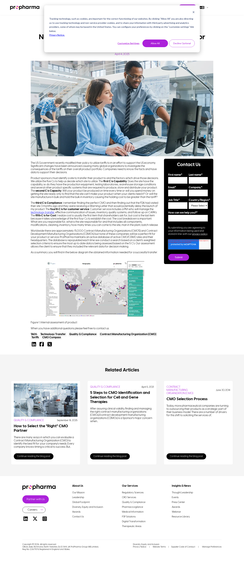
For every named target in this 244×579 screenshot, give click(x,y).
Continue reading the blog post (33, 456)
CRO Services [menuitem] (129, 497)
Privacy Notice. (57, 35)
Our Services (130, 486)
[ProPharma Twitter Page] (35, 519)
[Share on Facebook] (42, 345)
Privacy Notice (139, 547)
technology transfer (42, 212)
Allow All (155, 43)
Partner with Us (36, 499)
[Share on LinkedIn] (35, 345)
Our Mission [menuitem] (78, 492)
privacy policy (199, 234)
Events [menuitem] (175, 497)
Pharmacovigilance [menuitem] (132, 507)
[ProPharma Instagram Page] (44, 519)
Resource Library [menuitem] (181, 517)
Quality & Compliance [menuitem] (133, 502)
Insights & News (181, 486)
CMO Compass (51, 337)
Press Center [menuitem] (178, 502)
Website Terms (159, 547)
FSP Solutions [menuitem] (129, 517)
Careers (32, 509)
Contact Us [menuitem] (78, 517)
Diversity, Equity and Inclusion (146, 544)
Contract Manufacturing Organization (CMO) (128, 334)
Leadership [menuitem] (78, 497)
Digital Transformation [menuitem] (134, 521)
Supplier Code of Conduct (183, 547)
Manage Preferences (212, 547)
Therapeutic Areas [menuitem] (131, 526)
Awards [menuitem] (76, 512)
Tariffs (35, 337)
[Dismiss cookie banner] (193, 12)
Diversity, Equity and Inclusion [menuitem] (87, 507)
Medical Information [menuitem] (133, 512)
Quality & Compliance (82, 334)
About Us (77, 486)
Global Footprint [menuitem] (81, 502)
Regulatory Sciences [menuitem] (133, 492)
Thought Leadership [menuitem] (182, 492)
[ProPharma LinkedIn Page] (25, 519)
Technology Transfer (53, 334)
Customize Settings (128, 43)
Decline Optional (182, 43)
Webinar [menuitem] (176, 512)
